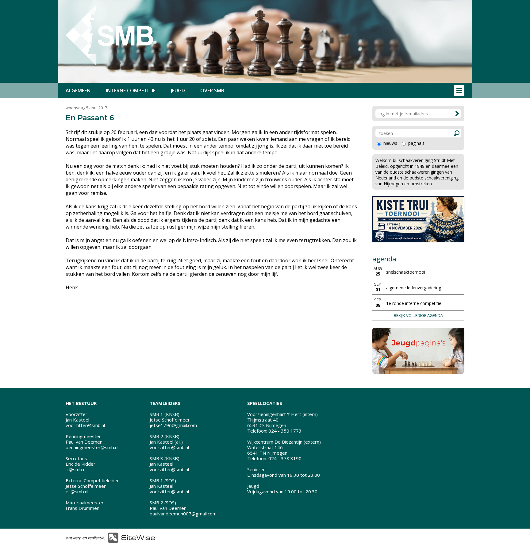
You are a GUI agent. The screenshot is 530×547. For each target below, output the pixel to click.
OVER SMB (212, 90)
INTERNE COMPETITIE (131, 90)
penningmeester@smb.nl (92, 447)
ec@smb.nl (77, 491)
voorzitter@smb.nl (85, 425)
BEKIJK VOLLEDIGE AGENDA (418, 315)
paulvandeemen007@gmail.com (183, 513)
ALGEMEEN (78, 90)
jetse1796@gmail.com (173, 425)
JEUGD (178, 90)
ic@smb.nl (76, 469)
